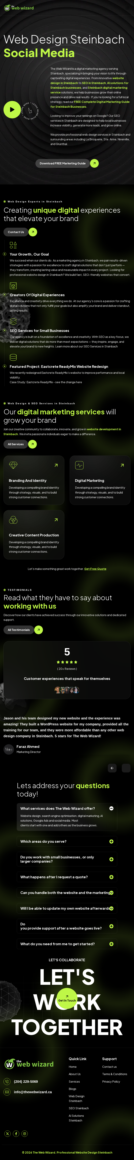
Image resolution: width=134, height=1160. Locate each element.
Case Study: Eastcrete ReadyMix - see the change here (46, 382)
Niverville (123, 139)
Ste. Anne (109, 139)
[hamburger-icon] (127, 8)
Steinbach (118, 134)
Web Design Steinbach (76, 1098)
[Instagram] (24, 1134)
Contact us (109, 1066)
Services (74, 1081)
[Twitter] (7, 1134)
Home (73, 1066)
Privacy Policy (111, 1081)
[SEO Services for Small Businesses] (13, 321)
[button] (112, 768)
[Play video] (12, 109)
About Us (75, 1074)
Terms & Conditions (114, 1074)
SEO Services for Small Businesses (39, 330)
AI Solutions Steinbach (76, 1118)
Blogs (72, 1089)
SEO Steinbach (79, 1108)
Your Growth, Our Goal (29, 254)
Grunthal (61, 144)
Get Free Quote (95, 569)
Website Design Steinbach (93, 1152)
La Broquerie (94, 139)
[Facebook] (16, 1134)
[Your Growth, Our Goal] (13, 245)
